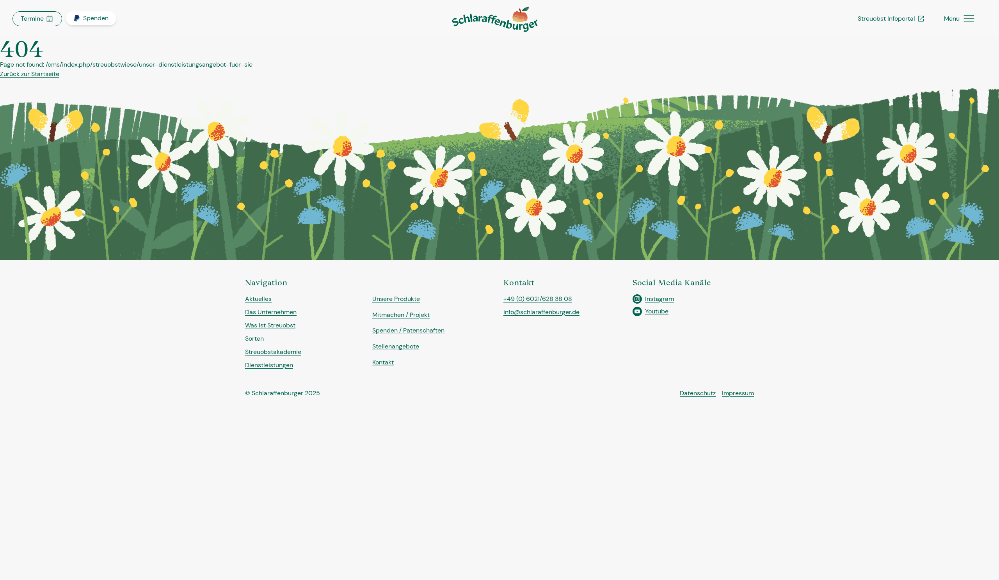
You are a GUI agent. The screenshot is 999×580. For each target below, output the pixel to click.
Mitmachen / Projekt (401, 315)
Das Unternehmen (271, 312)
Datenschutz (698, 393)
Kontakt (383, 362)
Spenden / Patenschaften (408, 330)
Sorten (254, 338)
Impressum (738, 393)
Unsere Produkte (396, 299)
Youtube (656, 311)
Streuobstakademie (273, 352)
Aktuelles (258, 299)
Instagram (659, 299)
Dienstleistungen (269, 365)
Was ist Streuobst (270, 325)
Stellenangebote (395, 346)
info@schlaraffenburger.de (541, 312)
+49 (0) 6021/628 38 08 (537, 299)
